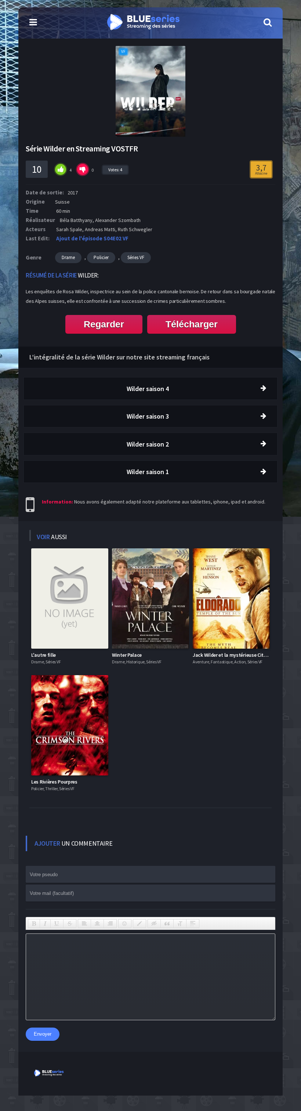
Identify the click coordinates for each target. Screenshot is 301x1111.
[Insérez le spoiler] (192, 923)
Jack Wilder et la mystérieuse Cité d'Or (234, 655)
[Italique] (45, 923)
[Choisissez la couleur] (139, 923)
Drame (68, 257)
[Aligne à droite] (110, 923)
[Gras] (34, 923)
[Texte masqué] (154, 923)
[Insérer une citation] (167, 923)
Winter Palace (127, 655)
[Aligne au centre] (97, 923)
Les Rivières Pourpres (54, 781)
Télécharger (192, 324)
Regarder (104, 324)
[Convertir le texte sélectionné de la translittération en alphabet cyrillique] (179, 923)
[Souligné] (57, 923)
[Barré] (69, 923)
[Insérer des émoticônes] (124, 923)
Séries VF (135, 257)
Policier (101, 257)
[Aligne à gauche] (84, 923)
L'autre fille (43, 655)
